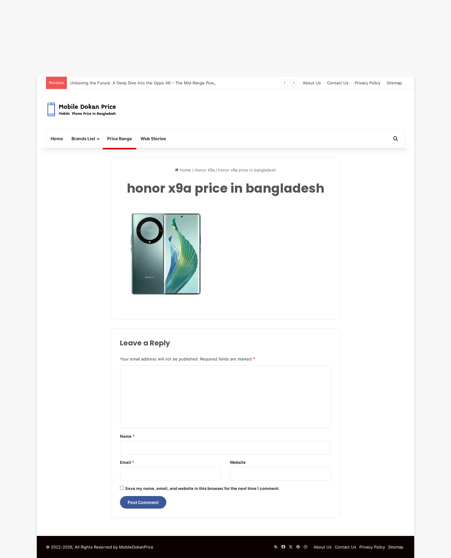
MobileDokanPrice (136, 547)
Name (127, 436)
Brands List (83, 138)
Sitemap (394, 82)
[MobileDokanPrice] (81, 109)
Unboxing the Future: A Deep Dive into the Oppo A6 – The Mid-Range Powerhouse (150, 82)
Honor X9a (205, 169)
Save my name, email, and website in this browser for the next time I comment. (202, 488)
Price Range (119, 138)
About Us (312, 82)
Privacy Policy (367, 82)
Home (57, 138)
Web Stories (153, 138)
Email (127, 462)
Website (238, 462)
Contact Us (338, 82)
